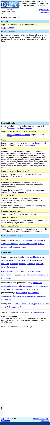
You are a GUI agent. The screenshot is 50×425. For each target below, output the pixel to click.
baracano (4, 260)
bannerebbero (35, 272)
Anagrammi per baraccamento (19, 128)
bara (27, 257)
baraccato (5, 267)
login (30, 327)
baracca (12, 260)
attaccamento (30, 296)
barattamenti (32, 275)
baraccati (39, 264)
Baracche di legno (18, 247)
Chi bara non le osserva (28, 244)
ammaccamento (42, 286)
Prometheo (5, 421)
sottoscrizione (38, 312)
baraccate (31, 264)
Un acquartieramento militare (18, 135)
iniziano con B (20, 304)
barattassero (6, 278)
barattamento (30, 145)
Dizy (2, 419)
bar (23, 257)
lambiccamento (7, 299)
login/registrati (44, 10)
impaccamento (7, 289)
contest (41, 12)
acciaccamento (29, 286)
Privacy (1, 412)
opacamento (6, 286)
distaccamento (18, 296)
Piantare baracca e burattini (32, 240)
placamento (37, 283)
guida (47, 12)
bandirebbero (24, 272)
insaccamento (21, 293)
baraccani (5, 264)
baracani (40, 257)
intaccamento (6, 296)
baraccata (22, 264)
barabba (33, 257)
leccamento (41, 296)
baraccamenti (40, 143)
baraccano (14, 264)
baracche (13, 267)
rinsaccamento (33, 293)
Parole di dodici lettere (9, 272)
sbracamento (17, 286)
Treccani (10, 28)
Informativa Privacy (40, 419)
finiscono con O (15, 307)
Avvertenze (45, 421)
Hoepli (3, 28)
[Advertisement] (25, 390)
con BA (30, 304)
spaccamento (19, 289)
